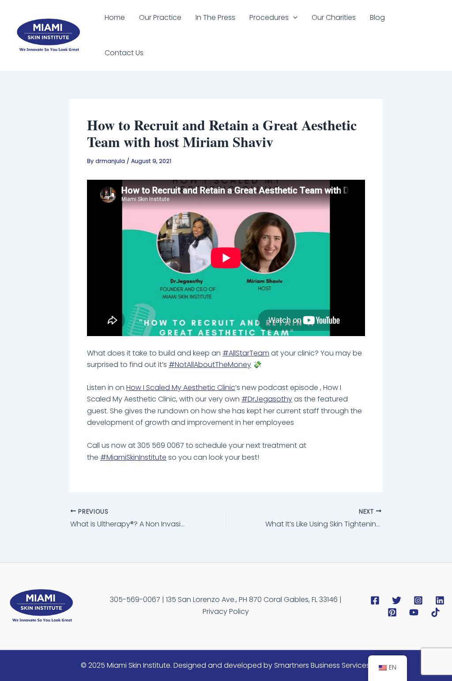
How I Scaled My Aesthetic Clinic (180, 387)
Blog (377, 17)
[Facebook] (375, 600)
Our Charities (334, 17)
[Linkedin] (439, 600)
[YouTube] (413, 612)
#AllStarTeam (245, 353)
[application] (293, 17)
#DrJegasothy (266, 399)
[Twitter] (396, 600)
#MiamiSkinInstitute (133, 457)
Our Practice (160, 17)
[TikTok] (435, 612)
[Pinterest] (392, 612)
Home (115, 17)
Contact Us (124, 53)
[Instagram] (418, 600)
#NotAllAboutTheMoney (210, 364)
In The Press (215, 17)
